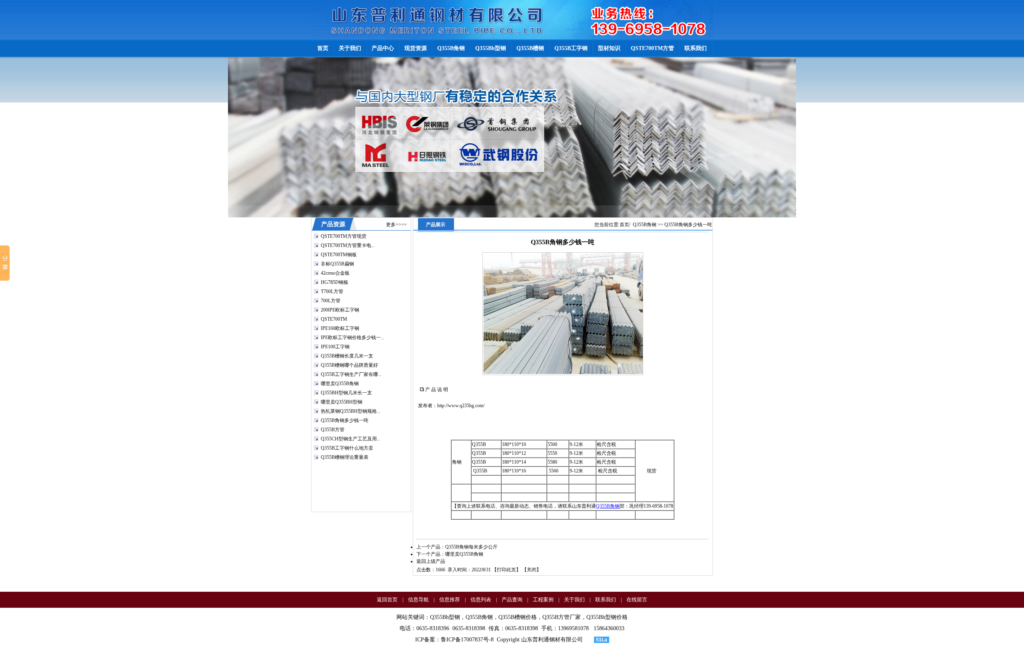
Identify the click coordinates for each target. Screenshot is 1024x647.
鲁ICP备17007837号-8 (467, 640)
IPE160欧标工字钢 (340, 328)
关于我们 (574, 600)
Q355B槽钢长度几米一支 (347, 356)
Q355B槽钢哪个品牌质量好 (349, 365)
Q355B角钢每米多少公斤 (471, 547)
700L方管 (330, 300)
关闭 (531, 570)
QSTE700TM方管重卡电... (348, 245)
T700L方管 (332, 291)
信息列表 (480, 600)
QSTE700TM (334, 319)
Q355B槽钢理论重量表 (344, 457)
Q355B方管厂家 (561, 617)
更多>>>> (396, 224)
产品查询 (512, 600)
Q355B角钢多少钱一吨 (344, 420)
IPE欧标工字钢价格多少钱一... (352, 337)
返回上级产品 (430, 561)
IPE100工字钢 (335, 347)
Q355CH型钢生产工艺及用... (350, 439)
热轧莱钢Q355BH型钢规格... (350, 411)
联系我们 (605, 600)
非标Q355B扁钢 (337, 264)
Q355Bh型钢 (445, 617)
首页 (624, 224)
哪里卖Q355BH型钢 (341, 402)
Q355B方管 (332, 429)
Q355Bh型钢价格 (607, 617)
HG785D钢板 (334, 282)
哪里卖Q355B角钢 (340, 383)
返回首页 (387, 600)
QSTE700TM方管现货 (343, 236)
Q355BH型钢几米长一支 (346, 393)
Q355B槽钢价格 (517, 617)
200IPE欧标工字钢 (340, 310)
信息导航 (418, 600)
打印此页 (506, 570)
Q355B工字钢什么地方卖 (347, 448)
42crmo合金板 (335, 273)
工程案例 (543, 600)
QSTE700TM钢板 (339, 254)
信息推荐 (449, 600)
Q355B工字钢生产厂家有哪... (351, 374)
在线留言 (636, 600)
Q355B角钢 (644, 224)
